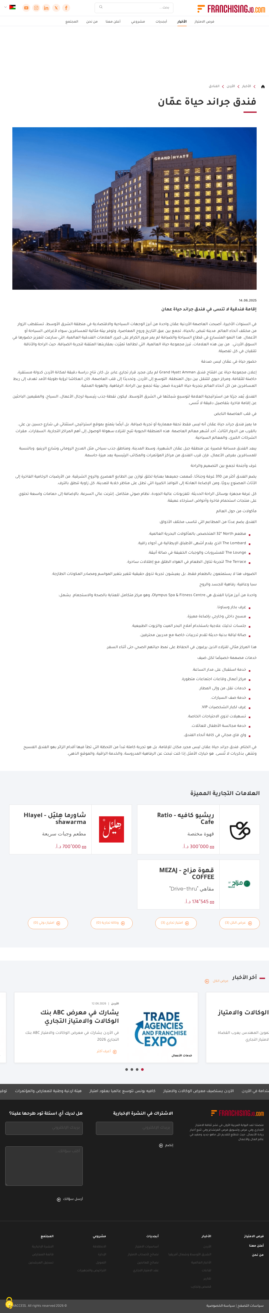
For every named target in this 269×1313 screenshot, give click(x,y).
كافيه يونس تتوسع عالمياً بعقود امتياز (149, 1091)
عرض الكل (221, 981)
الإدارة (102, 1255)
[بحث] (100, 8)
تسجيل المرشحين (41, 1263)
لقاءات (206, 1271)
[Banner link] (134, 54)
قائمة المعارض (43, 1255)
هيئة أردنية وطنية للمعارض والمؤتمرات (74, 1091)
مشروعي (138, 22)
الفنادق (214, 86)
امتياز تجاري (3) (172, 923)
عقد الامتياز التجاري (146, 1271)
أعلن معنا (113, 22)
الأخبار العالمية (201, 1263)
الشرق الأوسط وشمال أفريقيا (189, 1255)
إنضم (169, 1145)
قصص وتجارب (201, 1287)
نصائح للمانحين (148, 1263)
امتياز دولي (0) (43, 923)
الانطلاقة (99, 1247)
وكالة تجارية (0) (107, 923)
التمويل (101, 1263)
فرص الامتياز (204, 22)
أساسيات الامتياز (147, 1247)
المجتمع (71, 22)
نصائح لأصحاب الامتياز (143, 1255)
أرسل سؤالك (73, 1199)
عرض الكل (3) (235, 923)
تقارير (207, 1279)
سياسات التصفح (250, 1306)
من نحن (92, 22)
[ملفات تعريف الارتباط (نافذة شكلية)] (9, 1303)
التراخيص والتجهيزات (91, 1271)
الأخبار (182, 22)
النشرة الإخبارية (43, 1247)
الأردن (231, 86)
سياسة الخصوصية (220, 1306)
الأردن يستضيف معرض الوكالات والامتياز (225, 1091)
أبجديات (161, 22)
